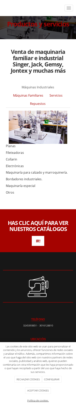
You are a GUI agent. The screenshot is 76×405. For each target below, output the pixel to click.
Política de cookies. (38, 400)
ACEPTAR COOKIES (38, 390)
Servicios (56, 95)
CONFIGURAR (51, 379)
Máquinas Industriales (38, 87)
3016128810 (46, 325)
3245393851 (30, 325)
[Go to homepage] (3, 8)
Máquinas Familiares (28, 95)
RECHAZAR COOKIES (28, 379)
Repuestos (38, 103)
